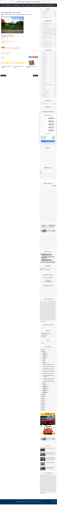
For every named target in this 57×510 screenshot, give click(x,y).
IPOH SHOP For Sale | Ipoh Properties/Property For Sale (46, 260)
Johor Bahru (45, 103)
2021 (43, 405)
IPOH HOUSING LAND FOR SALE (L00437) (18, 67)
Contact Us (35, 5)
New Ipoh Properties (46, 333)
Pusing (44, 77)
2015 (43, 398)
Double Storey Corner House (48, 32)
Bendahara (44, 56)
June (44, 362)
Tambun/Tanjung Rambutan (47, 84)
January (44, 353)
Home (4, 5)
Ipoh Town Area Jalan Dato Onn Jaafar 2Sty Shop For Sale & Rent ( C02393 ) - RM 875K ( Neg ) (51, 458)
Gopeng (44, 68)
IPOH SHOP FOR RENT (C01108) (48, 364)
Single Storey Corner (46, 41)
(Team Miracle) (18, 14)
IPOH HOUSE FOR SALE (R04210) (48, 371)
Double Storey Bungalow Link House (49, 30)
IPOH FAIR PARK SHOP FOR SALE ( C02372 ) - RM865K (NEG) (50, 468)
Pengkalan (44, 75)
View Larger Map (42, 321)
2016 (43, 400)
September (45, 386)
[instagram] (56, 502)
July (44, 383)
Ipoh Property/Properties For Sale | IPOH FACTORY (47, 257)
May (44, 360)
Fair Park (44, 67)
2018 (43, 404)
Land (23, 5)
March (44, 357)
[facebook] (51, 502)
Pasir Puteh (44, 74)
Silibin (44, 79)
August (44, 385)
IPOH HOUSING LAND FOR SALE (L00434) (31, 67)
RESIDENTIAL (9, 5)
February (45, 355)
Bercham (22, 14)
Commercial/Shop (46, 11)
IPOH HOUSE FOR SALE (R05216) (50, 448)
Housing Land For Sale (28, 14)
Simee (44, 81)
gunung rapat (45, 91)
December (45, 392)
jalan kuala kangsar (46, 93)
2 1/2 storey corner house (47, 23)
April (44, 359)
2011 (43, 349)
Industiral (44, 13)
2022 (43, 407)
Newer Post (3, 75)
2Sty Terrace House (46, 25)
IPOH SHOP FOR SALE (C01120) (48, 369)
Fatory (28, 5)
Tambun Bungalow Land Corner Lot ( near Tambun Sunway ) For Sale (51, 453)
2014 (43, 396)
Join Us (40, 5)
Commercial (16, 5)
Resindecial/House (46, 17)
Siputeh (44, 82)
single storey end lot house (47, 44)
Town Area (44, 88)
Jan (49, 130)
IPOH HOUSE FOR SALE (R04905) (50, 462)
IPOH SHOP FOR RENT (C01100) (48, 381)
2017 (43, 402)
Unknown (44, 336)
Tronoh (44, 89)
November (45, 390)
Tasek (43, 86)
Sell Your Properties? (49, 5)
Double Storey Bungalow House (48, 28)
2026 (52, 130)
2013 (43, 394)
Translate (48, 269)
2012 (43, 351)
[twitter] (52, 502)
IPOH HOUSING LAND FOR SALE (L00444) (6, 67)
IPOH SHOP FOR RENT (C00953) (48, 379)
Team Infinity (45, 335)
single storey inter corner (47, 46)
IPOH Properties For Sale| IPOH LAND (48, 262)
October (44, 388)
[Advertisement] (14, 9)
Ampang (44, 52)
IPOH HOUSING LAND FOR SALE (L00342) (48, 376)
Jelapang (44, 70)
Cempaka (44, 63)
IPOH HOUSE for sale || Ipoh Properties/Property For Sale (46, 254)
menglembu (45, 95)
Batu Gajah (44, 54)
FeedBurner (50, 281)
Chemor (44, 65)
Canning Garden (45, 61)
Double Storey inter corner (47, 37)
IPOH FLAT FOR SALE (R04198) (48, 366)
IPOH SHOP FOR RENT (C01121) (48, 373)
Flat (43, 39)
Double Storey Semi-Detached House (49, 34)
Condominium (45, 27)
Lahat (44, 72)
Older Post (35, 75)
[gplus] (54, 502)
